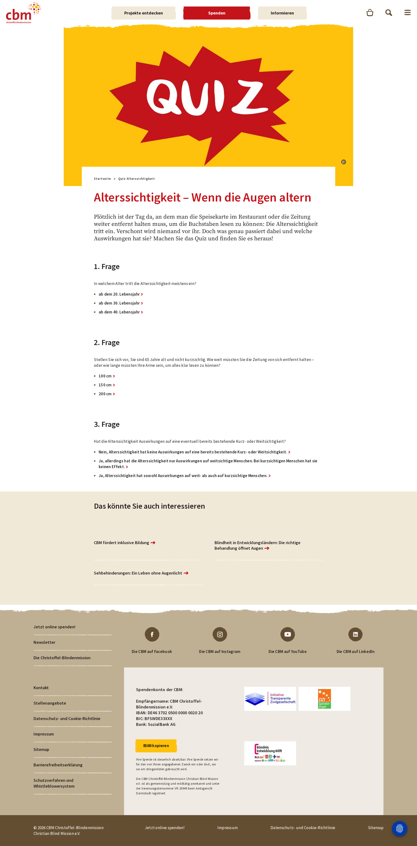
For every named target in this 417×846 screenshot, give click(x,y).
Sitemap (41, 749)
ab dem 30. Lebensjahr (119, 303)
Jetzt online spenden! (55, 627)
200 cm (105, 393)
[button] (343, 161)
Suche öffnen (388, 12)
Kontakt (41, 687)
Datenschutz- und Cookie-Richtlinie (67, 718)
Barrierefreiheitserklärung (58, 765)
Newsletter (44, 642)
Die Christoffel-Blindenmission (62, 657)
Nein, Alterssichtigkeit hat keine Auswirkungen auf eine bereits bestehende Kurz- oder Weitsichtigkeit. (193, 452)
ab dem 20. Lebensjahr (119, 294)
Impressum (44, 734)
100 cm (105, 376)
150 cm (105, 385)
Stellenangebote (50, 703)
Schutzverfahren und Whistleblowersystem (54, 783)
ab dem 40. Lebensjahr (119, 312)
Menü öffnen (407, 12)
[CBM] (23, 12)
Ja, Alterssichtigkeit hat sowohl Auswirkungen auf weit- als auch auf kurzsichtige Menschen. (183, 475)
